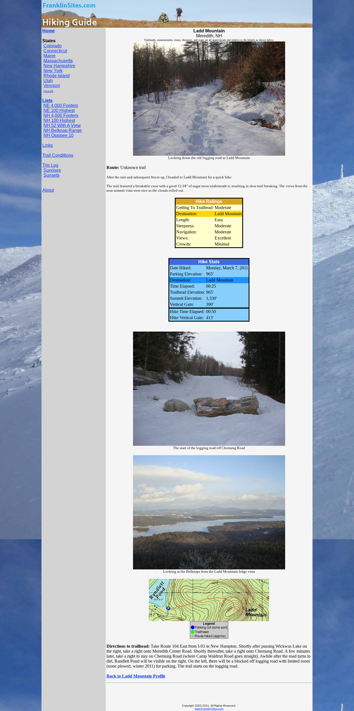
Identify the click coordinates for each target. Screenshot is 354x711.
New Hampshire (59, 65)
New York (53, 70)
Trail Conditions (57, 155)
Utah (48, 80)
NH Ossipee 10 (58, 135)
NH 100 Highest (59, 120)
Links (47, 145)
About (48, 190)
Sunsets (51, 175)
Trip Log (50, 165)
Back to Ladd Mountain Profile (135, 676)
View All (48, 91)
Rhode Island (56, 75)
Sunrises (52, 170)
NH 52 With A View (62, 125)
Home (48, 30)
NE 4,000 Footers (60, 105)
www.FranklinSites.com (209, 708)
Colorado (52, 45)
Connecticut (55, 50)
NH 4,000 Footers (60, 115)
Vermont (51, 85)
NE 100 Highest (59, 110)
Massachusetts (58, 60)
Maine (49, 55)
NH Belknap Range (62, 130)
